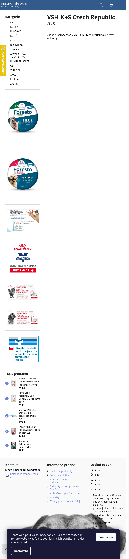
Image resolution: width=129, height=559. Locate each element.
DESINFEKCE (17, 44)
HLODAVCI (16, 31)
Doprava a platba (59, 475)
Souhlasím (106, 537)
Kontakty (54, 497)
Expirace (15, 79)
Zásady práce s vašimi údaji (65, 501)
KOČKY (14, 26)
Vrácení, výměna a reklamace (60, 480)
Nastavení (21, 551)
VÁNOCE (15, 49)
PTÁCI (13, 40)
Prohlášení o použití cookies (65, 493)
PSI (12, 22)
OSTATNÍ (15, 65)
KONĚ (13, 35)
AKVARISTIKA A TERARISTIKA (18, 55)
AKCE (13, 74)
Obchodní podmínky (61, 471)
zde (26, 542)
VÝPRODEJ (15, 70)
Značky (14, 83)
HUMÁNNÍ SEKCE (19, 61)
